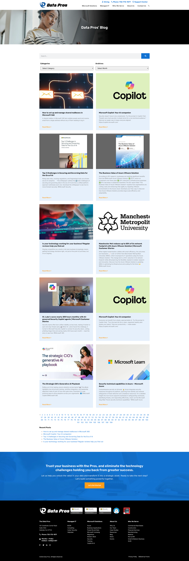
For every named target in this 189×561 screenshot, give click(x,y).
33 (138, 415)
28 (121, 415)
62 (127, 417)
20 (93, 415)
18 (87, 415)
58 (113, 417)
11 (65, 415)
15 (78, 415)
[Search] (145, 56)
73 (55, 420)
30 (128, 415)
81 (81, 420)
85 (95, 420)
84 (92, 420)
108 (107, 422)
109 (111, 422)
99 (143, 420)
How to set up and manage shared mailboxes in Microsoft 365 (66, 432)
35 (144, 415)
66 (140, 417)
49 (83, 417)
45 (69, 417)
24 (107, 415)
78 (72, 420)
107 (103, 422)
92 (119, 420)
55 (103, 417)
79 (75, 420)
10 (62, 415)
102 (82, 422)
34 (141, 415)
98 (140, 420)
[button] (149, 5)
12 (68, 415)
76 (65, 420)
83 (88, 420)
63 (130, 417)
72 (52, 420)
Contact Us (142, 6)
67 (144, 417)
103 (86, 422)
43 (62, 417)
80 (78, 420)
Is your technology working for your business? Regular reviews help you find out (73, 442)
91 (116, 420)
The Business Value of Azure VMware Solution (119, 173)
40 (52, 417)
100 (146, 420)
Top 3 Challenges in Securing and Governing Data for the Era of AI (68, 437)
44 (65, 417)
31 (131, 415)
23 (104, 415)
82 (85, 420)
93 (122, 420)
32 (134, 415)
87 (102, 420)
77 (68, 420)
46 (72, 417)
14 (74, 415)
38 (45, 417)
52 (93, 417)
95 (129, 420)
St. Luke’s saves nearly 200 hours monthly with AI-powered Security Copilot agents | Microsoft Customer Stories (66, 319)
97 (136, 420)
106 (98, 422)
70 (45, 420)
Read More (46, 127)
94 (126, 420)
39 (49, 417)
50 (86, 417)
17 (84, 415)
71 (48, 420)
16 (81, 415)
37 (42, 417)
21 (97, 415)
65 (137, 417)
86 (99, 420)
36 (148, 415)
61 (123, 417)
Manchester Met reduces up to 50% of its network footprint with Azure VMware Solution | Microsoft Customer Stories (120, 246)
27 (117, 415)
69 (42, 420)
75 (62, 420)
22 (100, 415)
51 (89, 417)
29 (124, 415)
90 (112, 420)
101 (78, 422)
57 (110, 417)
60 (120, 417)
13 (71, 415)
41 (55, 417)
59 (117, 417)
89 (109, 420)
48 (79, 417)
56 (106, 417)
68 (147, 417)
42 (59, 417)
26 (114, 415)
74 (58, 420)
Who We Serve (118, 6)
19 (90, 415)
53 (96, 417)
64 (134, 417)
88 (106, 420)
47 (76, 417)
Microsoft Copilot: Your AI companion (115, 113)
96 (133, 420)
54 (100, 417)
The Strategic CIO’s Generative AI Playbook (61, 384)
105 (94, 422)
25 (110, 415)
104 (90, 422)
